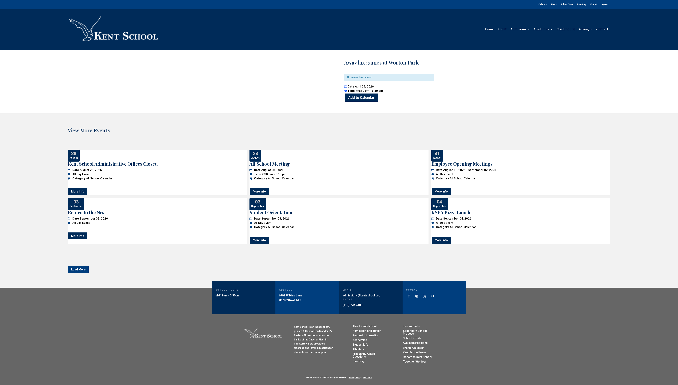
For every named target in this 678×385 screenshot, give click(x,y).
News (554, 4)
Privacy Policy (355, 377)
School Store (567, 4)
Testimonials (411, 326)
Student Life (566, 29)
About (502, 29)
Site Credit (367, 377)
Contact (602, 29)
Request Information (366, 335)
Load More (78, 269)
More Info (77, 191)
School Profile (412, 338)
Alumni (593, 4)
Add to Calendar (361, 97)
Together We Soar (414, 361)
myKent (604, 4)
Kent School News (415, 352)
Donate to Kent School (417, 357)
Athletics (358, 349)
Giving (584, 29)
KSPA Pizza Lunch (450, 212)
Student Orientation (270, 212)
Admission (518, 29)
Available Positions (415, 343)
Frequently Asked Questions (364, 355)
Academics (541, 29)
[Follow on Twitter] (425, 296)
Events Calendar (413, 347)
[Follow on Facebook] (409, 296)
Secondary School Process (415, 332)
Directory (581, 4)
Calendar (543, 4)
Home (489, 29)
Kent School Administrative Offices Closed (113, 164)
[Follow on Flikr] (433, 296)
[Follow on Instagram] (417, 296)
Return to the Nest (87, 212)
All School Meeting (269, 164)
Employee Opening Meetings (462, 164)
